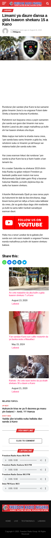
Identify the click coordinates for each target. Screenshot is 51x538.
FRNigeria (17, 32)
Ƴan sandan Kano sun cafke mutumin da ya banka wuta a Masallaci (28, 337)
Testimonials (28, 521)
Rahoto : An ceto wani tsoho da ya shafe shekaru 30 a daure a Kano (28, 381)
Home (8, 521)
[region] (25, 83)
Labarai (15, 304)
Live (16, 521)
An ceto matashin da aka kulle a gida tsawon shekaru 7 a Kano (26, 294)
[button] (4, 262)
